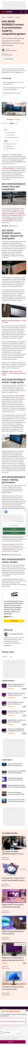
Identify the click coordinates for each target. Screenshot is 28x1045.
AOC (11, 656)
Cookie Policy (20, 521)
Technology (10, 17)
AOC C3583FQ (20, 396)
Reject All (14, 529)
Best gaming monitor (15, 554)
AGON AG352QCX (9, 168)
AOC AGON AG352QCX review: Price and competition (13, 83)
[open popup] (23, 113)
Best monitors (13, 226)
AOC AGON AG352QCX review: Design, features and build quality (14, 88)
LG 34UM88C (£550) (11, 219)
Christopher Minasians (11, 50)
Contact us (5, 1009)
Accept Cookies (14, 533)
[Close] (25, 510)
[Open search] (21, 12)
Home (3, 17)
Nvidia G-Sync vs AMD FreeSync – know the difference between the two (14, 373)
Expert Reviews (7, 12)
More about (7, 645)
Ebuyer (17, 210)
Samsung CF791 (16, 215)
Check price (14, 621)
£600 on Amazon (7, 210)
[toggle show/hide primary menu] (25, 12)
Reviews (5, 656)
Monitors (17, 17)
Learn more (18, 72)
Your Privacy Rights (14, 525)
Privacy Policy (15, 1038)
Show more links (14, 98)
